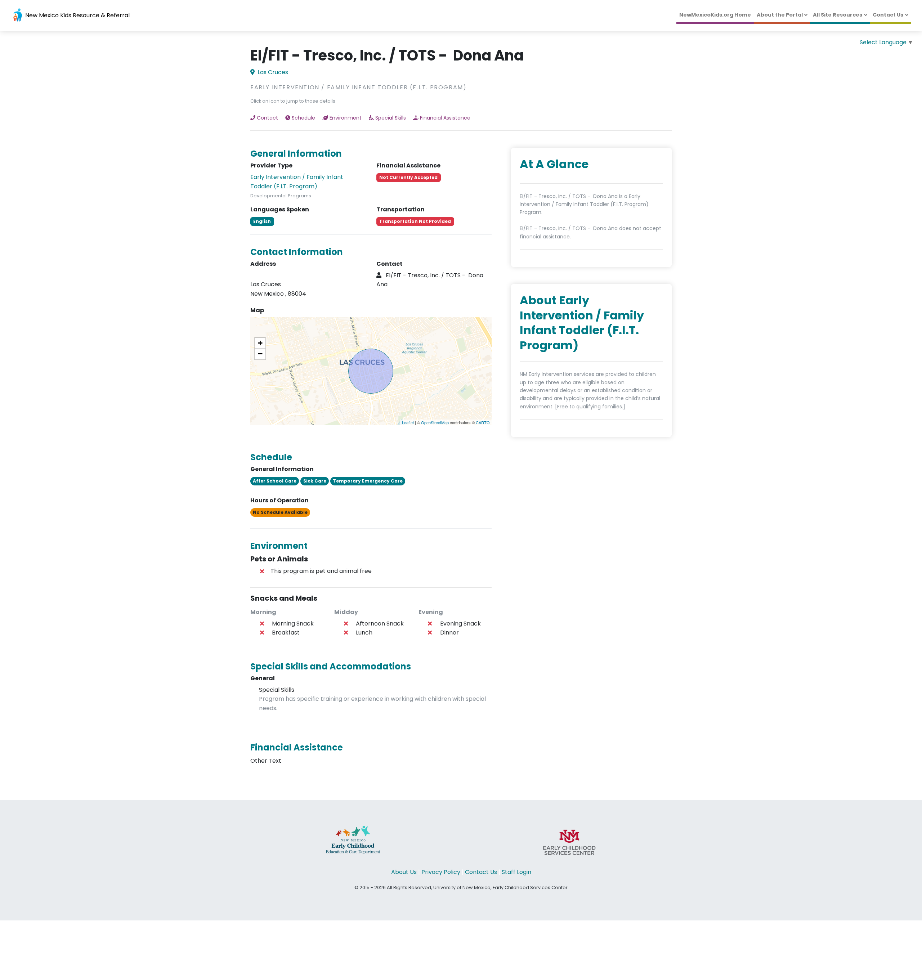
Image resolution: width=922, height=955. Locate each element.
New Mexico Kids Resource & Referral (77, 15)
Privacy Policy (440, 872)
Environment (346, 117)
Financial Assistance (445, 117)
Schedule (303, 117)
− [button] (260, 353)
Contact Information (296, 252)
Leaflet (408, 422)
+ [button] (260, 343)
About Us (404, 872)
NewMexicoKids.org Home (715, 14)
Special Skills (390, 117)
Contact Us (888, 14)
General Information (296, 154)
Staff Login (516, 872)
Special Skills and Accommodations (330, 666)
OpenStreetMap (435, 422)
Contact (267, 117)
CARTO (483, 422)
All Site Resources (837, 14)
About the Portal (780, 14)
